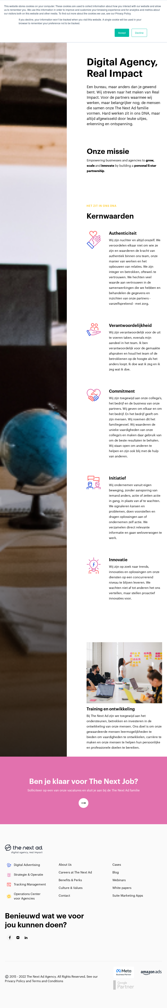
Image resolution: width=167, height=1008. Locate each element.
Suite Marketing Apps (127, 895)
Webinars (119, 880)
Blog (115, 872)
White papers (121, 888)
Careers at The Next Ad (75, 872)
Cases (116, 864)
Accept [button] (122, 32)
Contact (64, 895)
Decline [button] (139, 32)
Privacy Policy (15, 981)
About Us (65, 864)
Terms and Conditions (47, 981)
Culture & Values (70, 888)
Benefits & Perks (70, 880)
